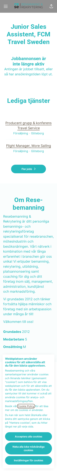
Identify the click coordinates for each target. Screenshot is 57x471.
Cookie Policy (26, 406)
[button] (51, 6)
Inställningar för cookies (28, 460)
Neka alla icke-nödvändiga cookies (28, 448)
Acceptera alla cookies (28, 436)
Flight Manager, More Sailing (28, 146)
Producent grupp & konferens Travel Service (28, 125)
